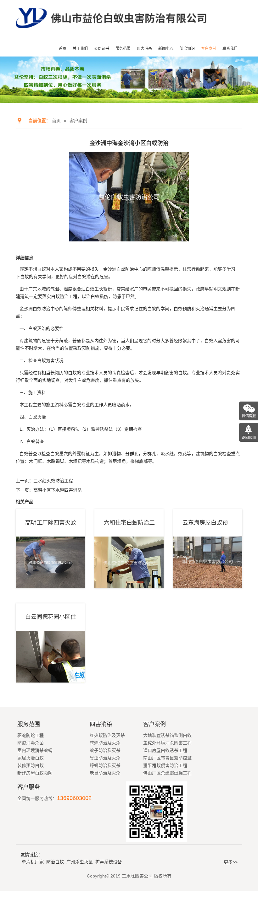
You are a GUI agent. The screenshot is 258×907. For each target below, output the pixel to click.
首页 (62, 48)
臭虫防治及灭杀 (105, 757)
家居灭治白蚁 (30, 757)
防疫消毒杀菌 (30, 742)
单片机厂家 (33, 861)
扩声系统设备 (108, 861)
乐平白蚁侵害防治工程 (165, 765)
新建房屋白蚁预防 (35, 772)
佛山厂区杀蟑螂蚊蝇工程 (167, 772)
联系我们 (230, 48)
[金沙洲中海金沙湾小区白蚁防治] (129, 237)
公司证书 (101, 48)
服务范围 (123, 48)
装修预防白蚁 (30, 765)
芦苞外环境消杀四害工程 (167, 742)
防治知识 (187, 48)
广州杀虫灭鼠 (79, 861)
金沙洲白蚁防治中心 (39, 308)
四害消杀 (144, 48)
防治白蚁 (55, 861)
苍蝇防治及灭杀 (105, 742)
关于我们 (80, 48)
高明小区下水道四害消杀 (57, 490)
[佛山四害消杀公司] (111, 30)
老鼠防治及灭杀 (105, 772)
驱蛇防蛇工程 (30, 735)
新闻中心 (165, 48)
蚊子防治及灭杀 (105, 750)
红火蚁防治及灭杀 (107, 735)
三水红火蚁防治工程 (53, 480)
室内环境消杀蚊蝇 (35, 750)
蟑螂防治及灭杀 (105, 765)
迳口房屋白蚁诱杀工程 (165, 750)
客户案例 (208, 48)
